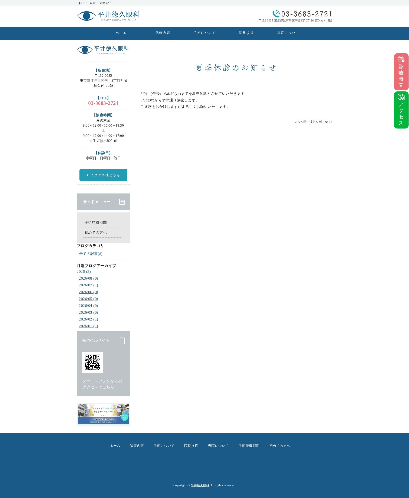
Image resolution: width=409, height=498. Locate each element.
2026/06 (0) (88, 292)
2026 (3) (84, 271)
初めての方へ (96, 233)
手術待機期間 (96, 223)
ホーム (121, 32)
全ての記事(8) (91, 254)
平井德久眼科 (200, 485)
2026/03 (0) (88, 312)
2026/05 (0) (88, 299)
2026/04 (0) (88, 305)
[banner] (103, 422)
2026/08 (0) (88, 278)
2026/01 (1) (88, 326)
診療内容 (162, 32)
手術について (204, 32)
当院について (288, 32)
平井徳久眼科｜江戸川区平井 (109, 16)
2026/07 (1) (88, 285)
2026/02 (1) (88, 319)
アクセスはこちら (105, 175)
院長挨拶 (246, 32)
